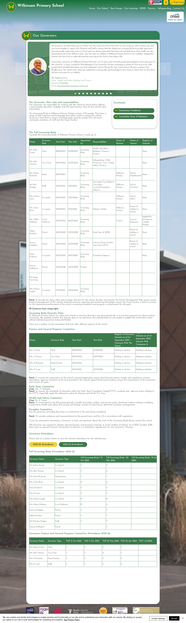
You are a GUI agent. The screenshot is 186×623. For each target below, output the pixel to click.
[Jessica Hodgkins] (99, 93)
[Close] (182, 618)
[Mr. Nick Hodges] (83, 93)
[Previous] (21, 69)
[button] (177, 2)
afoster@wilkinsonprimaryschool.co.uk (72, 86)
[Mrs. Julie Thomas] (79, 93)
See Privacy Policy (72, 619)
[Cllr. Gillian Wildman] (95, 93)
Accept (174, 618)
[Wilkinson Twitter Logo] (166, 2)
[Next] (164, 69)
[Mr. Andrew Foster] (75, 93)
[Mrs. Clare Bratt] (91, 93)
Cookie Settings (158, 618)
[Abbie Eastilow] (107, 93)
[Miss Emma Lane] (87, 93)
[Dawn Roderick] (103, 93)
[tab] (43, 444)
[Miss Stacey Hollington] (111, 93)
